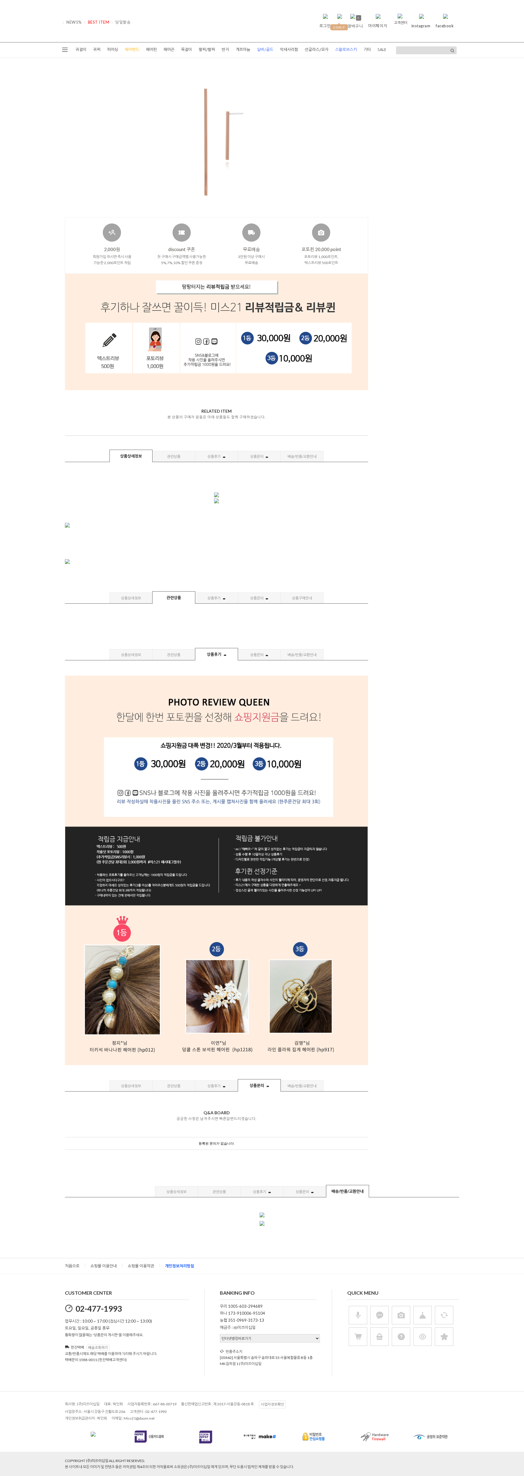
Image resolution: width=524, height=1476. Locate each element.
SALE (382, 50)
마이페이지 (377, 25)
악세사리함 (289, 50)
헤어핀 (151, 50)
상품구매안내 (302, 598)
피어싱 (112, 50)
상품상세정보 (131, 456)
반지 (225, 50)
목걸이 (186, 50)
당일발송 (122, 22)
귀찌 (96, 50)
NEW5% (74, 22)
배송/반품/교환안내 (302, 456)
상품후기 (214, 456)
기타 (367, 50)
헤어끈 (168, 50)
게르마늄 (243, 50)
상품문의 (257, 456)
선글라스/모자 (316, 50)
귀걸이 (81, 50)
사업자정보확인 (272, 1404)
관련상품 (173, 456)
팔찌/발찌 (207, 50)
